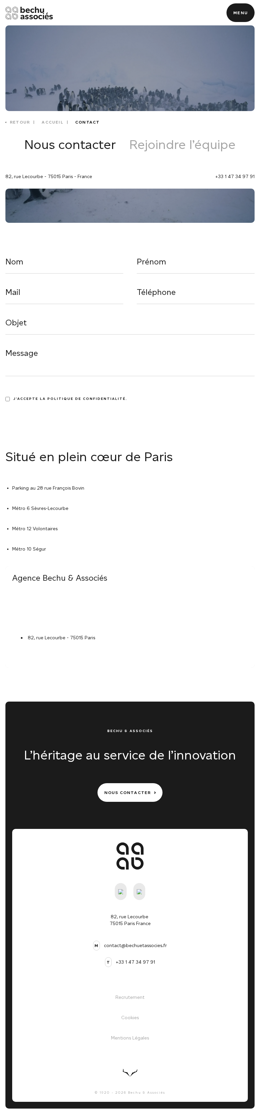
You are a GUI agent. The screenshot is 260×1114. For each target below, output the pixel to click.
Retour (20, 122)
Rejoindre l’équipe (182, 144)
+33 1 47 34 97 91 (235, 176)
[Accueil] (29, 13)
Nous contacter (70, 144)
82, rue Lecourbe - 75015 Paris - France (48, 176)
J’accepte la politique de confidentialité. (70, 399)
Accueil (52, 122)
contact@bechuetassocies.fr (135, 945)
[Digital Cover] (130, 1073)
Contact (87, 122)
